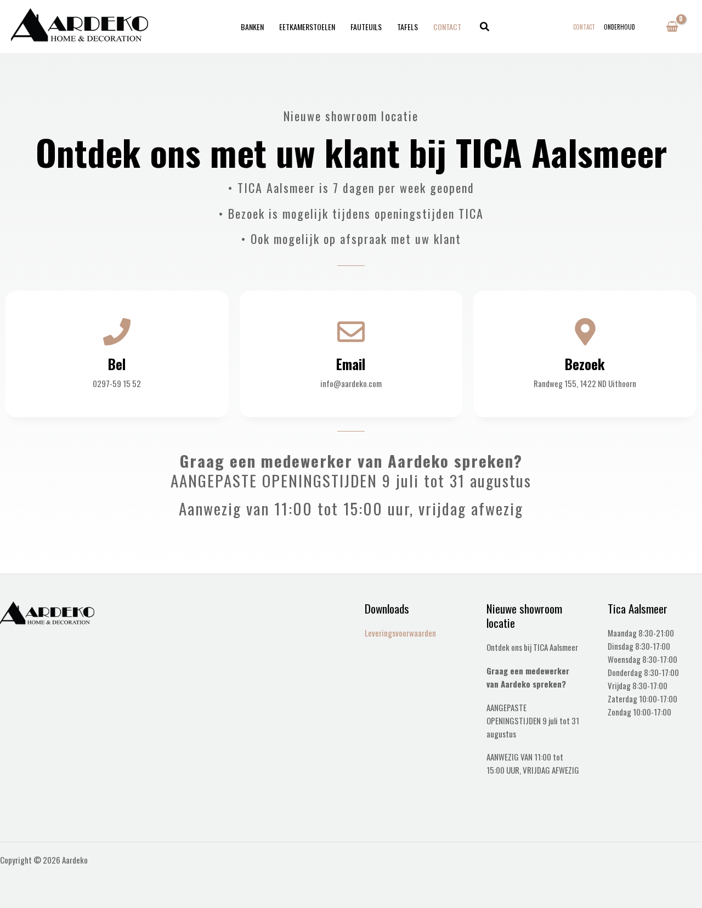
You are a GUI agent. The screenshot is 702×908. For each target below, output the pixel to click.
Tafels (407, 26)
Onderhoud (619, 26)
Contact (447, 26)
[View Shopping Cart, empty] (672, 27)
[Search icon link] (485, 27)
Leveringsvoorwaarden (400, 633)
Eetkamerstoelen (307, 26)
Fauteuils (366, 26)
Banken (252, 26)
